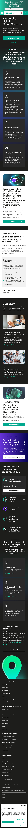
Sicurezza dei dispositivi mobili (8, 714)
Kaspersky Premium (6, 690)
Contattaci (3, 794)
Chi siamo (3, 797)
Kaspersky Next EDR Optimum (8, 742)
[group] (14, 198)
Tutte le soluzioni (5, 701)
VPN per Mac (4, 729)
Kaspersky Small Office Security (8, 736)
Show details (20, 819)
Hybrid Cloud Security (6, 772)
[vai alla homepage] (9, 13)
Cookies (11, 781)
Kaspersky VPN (5, 696)
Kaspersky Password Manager (8, 699)
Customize (19, 822)
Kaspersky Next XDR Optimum (8, 745)
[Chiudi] (25, 1)
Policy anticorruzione (17, 781)
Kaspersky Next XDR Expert (8, 766)
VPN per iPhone (5, 726)
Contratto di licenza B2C (5, 784)
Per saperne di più (9, 345)
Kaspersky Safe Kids (6, 693)
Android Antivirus (5, 709)
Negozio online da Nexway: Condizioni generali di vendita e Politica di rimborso (14, 790)
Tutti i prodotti (5, 750)
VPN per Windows (5, 720)
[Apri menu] (2, 13)
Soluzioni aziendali (6, 755)
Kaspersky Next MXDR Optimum (8, 747)
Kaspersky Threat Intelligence (8, 769)
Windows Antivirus (6, 717)
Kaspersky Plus (5, 687)
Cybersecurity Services (7, 761)
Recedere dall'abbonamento (6, 787)
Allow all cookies (8, 822)
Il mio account (26, 13)
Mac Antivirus (4, 712)
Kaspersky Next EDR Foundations (9, 739)
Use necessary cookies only (14, 825)
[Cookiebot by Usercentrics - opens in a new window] (20, 806)
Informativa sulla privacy (5, 781)
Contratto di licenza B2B (14, 784)
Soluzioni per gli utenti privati (9, 682)
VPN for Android (5, 723)
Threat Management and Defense (9, 763)
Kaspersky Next (5, 758)
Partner (3, 800)
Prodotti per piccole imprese (9, 733)
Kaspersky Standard (6, 684)
